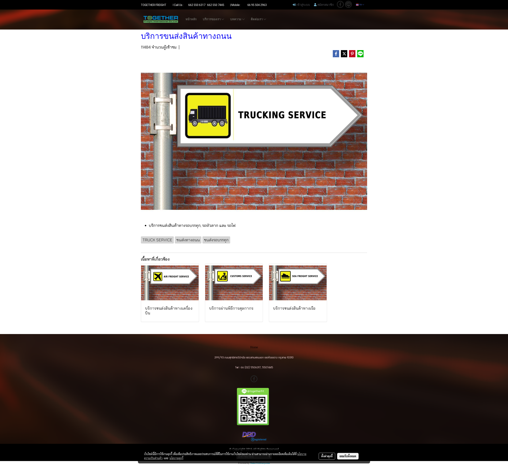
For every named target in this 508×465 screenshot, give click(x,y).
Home (254, 347)
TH (360, 5)
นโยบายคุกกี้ (176, 458)
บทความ (236, 19)
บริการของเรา (212, 19)
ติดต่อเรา (257, 19)
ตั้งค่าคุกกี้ (327, 456)
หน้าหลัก (191, 19)
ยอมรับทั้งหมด (348, 456)
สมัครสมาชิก (325, 4)
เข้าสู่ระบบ (303, 4)
